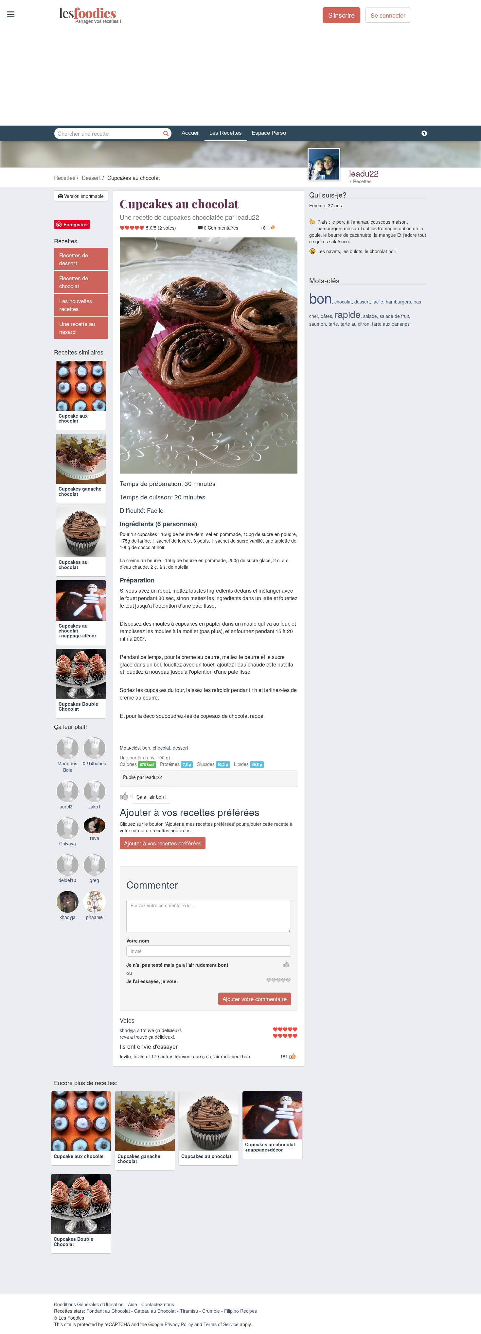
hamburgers (398, 301)
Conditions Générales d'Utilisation (89, 1304)
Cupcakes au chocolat (73, 564)
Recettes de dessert (73, 259)
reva (124, 1036)
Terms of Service (221, 1324)
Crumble (211, 1311)
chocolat (161, 747)
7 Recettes (360, 181)
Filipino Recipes (240, 1311)
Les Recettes (225, 133)
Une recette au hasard (77, 328)
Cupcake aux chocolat (73, 418)
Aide (132, 1304)
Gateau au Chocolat (155, 1311)
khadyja (128, 1030)
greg (94, 880)
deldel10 (67, 880)
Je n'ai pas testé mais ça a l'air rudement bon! (177, 965)
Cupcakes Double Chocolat (78, 706)
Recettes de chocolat (73, 282)
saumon (317, 324)
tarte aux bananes (391, 324)
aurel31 (67, 806)
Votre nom (137, 940)
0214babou (94, 763)
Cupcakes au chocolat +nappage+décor (77, 630)
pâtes (326, 316)
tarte (333, 324)
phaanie (94, 917)
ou (129, 973)
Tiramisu (189, 1311)
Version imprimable (83, 196)
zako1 (94, 806)
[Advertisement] (240, 75)
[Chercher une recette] (166, 133)
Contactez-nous (157, 1304)
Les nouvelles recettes (75, 305)
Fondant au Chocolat (108, 1311)
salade (370, 316)
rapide (348, 314)
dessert (180, 747)
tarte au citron (355, 324)
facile (377, 301)
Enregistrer (75, 224)
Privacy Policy (179, 1324)
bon (146, 747)
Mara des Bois (67, 766)
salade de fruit (394, 316)
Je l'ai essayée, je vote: (152, 981)
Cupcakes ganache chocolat (80, 491)
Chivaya (67, 843)
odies (60, 13)
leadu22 (364, 173)
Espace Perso (269, 133)
